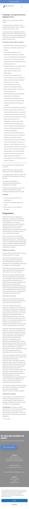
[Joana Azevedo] (8, 6)
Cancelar (14, 504)
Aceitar (14, 500)
